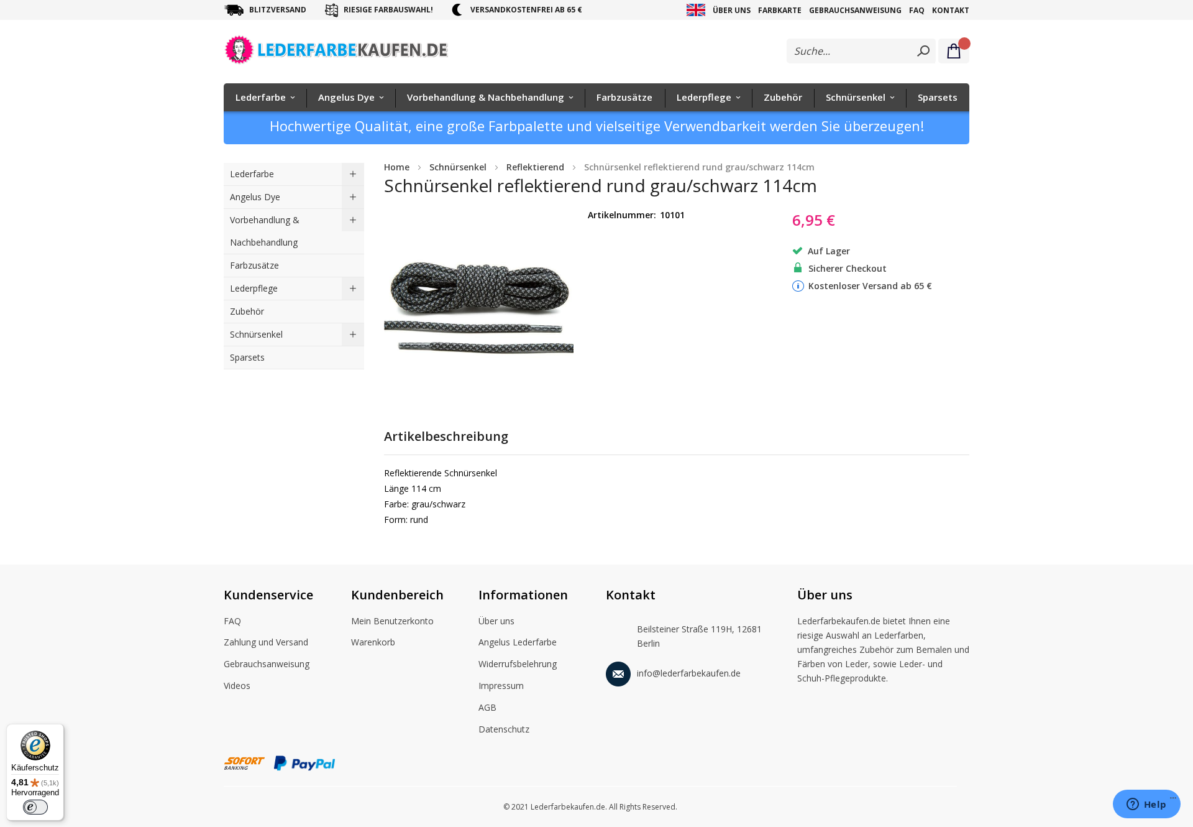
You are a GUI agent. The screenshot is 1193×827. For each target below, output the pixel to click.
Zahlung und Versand (266, 642)
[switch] (35, 807)
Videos (237, 685)
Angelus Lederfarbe (517, 642)
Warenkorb (373, 642)
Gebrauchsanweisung (855, 10)
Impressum (501, 685)
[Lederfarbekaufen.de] (346, 52)
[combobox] (861, 51)
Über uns (732, 10)
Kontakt (950, 10)
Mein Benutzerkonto (392, 621)
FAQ (917, 10)
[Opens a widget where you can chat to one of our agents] (1146, 805)
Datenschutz (503, 729)
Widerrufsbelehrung (517, 664)
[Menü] (1173, 800)
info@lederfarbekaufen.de (689, 673)
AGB (487, 707)
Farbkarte (780, 10)
